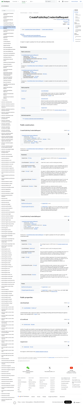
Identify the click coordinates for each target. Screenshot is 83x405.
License (23, 402)
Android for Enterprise (22, 381)
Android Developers (23, 12)
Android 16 (52, 381)
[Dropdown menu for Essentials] (18, 1)
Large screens (42, 380)
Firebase (44, 396)
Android (19, 380)
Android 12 (52, 389)
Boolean (45, 58)
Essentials (15, 1)
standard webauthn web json (60, 110)
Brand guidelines (29, 402)
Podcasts (19, 391)
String (31, 56)
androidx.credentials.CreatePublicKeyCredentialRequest (35, 36)
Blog (19, 389)
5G (29, 389)
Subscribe (68, 402)
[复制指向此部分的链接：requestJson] (28, 342)
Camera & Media (32, 385)
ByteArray (33, 57)
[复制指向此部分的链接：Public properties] (34, 297)
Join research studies (76, 386)
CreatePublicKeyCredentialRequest (32, 29)
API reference (5, 6)
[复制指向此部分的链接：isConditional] (29, 319)
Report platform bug (76, 380)
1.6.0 (68, 130)
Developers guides (64, 383)
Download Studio (64, 387)
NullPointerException (27, 203)
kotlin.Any (22, 34)
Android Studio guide (65, 381)
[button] (8, 100)
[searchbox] (8, 11)
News (19, 387)
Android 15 (52, 383)
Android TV (42, 387)
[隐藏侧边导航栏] (14, 403)
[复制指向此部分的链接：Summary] (28, 47)
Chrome (38, 396)
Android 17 (52, 380)
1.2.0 (68, 22)
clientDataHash (44, 90)
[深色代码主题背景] (68, 28)
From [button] (33, 118)
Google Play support (76, 384)
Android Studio (74, 1)
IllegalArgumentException (28, 206)
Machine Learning (32, 381)
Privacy (30, 387)
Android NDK (63, 389)
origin (49, 95)
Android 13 (52, 387)
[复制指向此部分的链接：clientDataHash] (30, 303)
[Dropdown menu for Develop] (27, 1)
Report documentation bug (76, 382)
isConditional (44, 98)
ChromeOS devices (43, 383)
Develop (23, 1)
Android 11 (52, 391)
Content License (51, 357)
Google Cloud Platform (52, 396)
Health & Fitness (32, 383)
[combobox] (51, 1)
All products (62, 396)
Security (19, 383)
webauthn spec (54, 291)
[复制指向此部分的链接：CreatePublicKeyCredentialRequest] (42, 130)
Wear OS (41, 381)
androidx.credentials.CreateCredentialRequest (31, 35)
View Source (65, 21)
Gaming (30, 380)
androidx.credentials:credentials (63, 19)
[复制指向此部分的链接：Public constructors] (35, 125)
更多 (31, 1)
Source (19, 385)
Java (68, 24)
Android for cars (43, 385)
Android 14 (52, 385)
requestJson (44, 107)
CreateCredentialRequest (47, 29)
